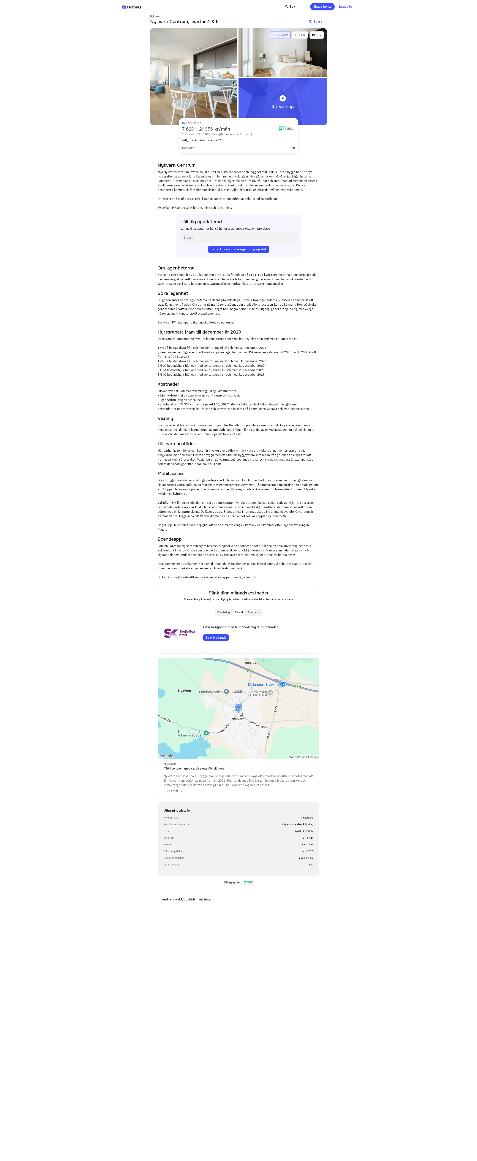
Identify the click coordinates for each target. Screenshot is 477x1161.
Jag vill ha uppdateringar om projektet (238, 249)
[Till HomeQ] (131, 6)
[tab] (223, 612)
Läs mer (175, 791)
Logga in (345, 7)
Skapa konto (322, 7)
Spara (315, 21)
